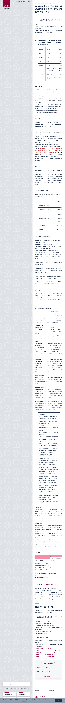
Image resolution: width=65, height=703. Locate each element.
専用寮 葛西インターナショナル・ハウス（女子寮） (48, 650)
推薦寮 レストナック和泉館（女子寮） (45, 657)
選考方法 (41, 20)
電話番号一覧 (52, 690)
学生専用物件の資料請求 (42, 633)
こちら (42, 32)
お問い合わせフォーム (48, 676)
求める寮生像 (42, 19)
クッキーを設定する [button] (50, 700)
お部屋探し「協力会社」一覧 (43, 621)
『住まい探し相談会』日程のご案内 (44, 631)
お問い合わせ (38, 690)
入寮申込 (46, 20)
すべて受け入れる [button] (58, 700)
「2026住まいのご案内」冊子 (42, 623)
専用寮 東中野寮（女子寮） (43, 648)
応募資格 (47, 19)
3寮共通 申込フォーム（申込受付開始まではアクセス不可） (48, 584)
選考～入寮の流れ (58, 19)
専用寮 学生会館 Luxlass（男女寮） (45, 653)
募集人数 (52, 19)
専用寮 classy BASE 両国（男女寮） (45, 655)
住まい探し (51, 20)
